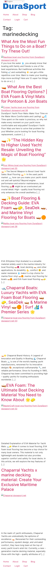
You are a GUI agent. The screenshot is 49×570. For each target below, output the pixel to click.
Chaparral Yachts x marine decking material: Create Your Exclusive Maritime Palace (21, 480)
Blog (33, 14)
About (15, 14)
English (10, 1)
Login (17, 19)
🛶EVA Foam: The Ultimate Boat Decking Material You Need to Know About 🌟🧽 (22, 392)
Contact (7, 19)
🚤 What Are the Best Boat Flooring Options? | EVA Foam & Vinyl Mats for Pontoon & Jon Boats (24, 94)
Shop (24, 14)
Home (6, 14)
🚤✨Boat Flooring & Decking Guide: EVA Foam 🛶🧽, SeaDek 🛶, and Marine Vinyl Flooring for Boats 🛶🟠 (24, 208)
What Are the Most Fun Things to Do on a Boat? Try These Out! (23, 46)
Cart (26, 19)
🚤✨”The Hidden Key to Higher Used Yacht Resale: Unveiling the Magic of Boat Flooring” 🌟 (23, 150)
